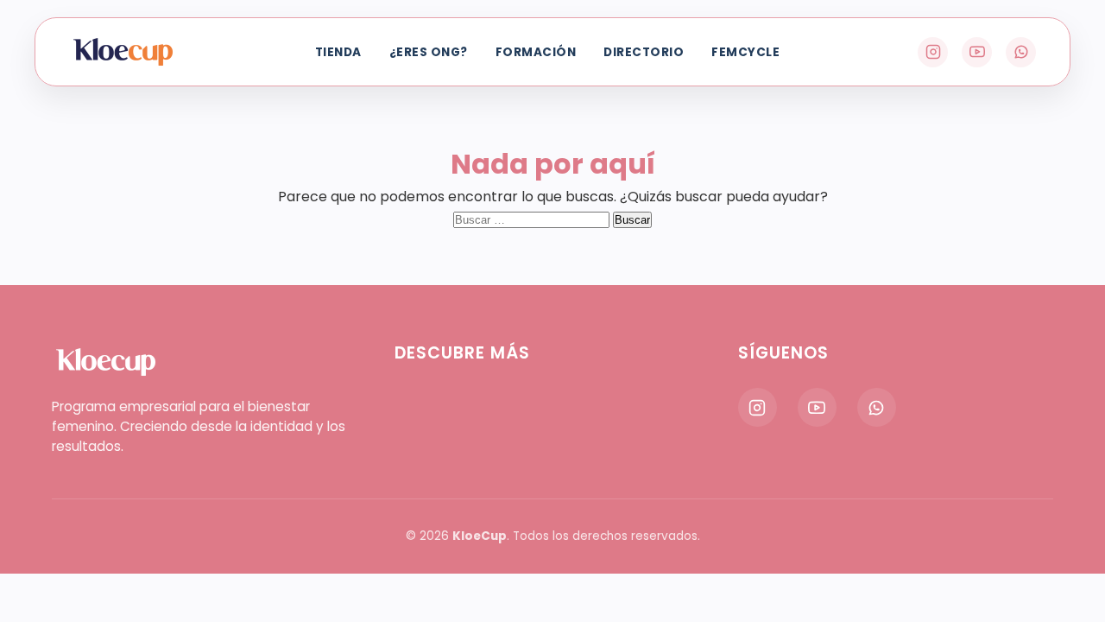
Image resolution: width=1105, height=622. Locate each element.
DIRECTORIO (643, 52)
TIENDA (338, 52)
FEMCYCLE (745, 52)
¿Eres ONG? (428, 52)
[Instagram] (933, 52)
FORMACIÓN (536, 52)
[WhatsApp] (1021, 52)
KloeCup (479, 536)
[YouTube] (977, 52)
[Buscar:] (533, 219)
